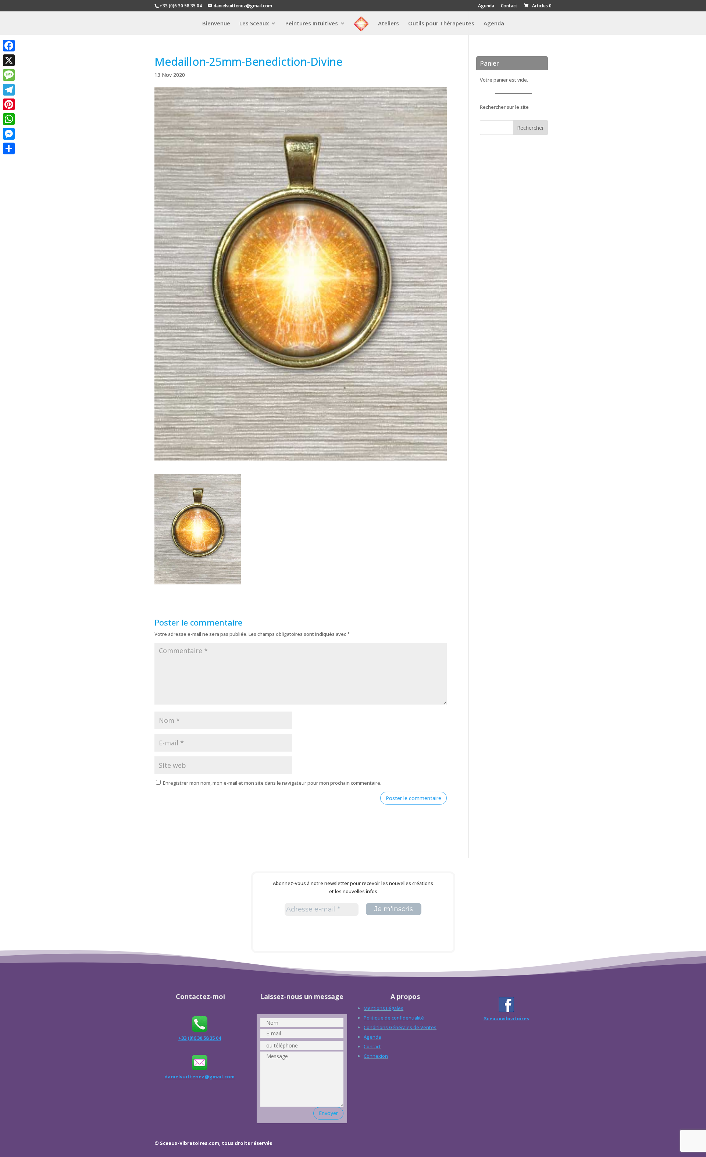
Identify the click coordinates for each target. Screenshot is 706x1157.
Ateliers (388, 24)
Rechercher (530, 127)
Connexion (376, 1056)
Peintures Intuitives (311, 24)
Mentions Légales (383, 1008)
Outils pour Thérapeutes (441, 24)
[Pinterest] (8, 104)
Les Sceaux (254, 24)
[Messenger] (8, 133)
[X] (8, 60)
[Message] (8, 75)
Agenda (486, 6)
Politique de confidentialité (394, 1017)
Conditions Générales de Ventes (400, 1027)
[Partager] (8, 148)
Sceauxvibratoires (506, 1018)
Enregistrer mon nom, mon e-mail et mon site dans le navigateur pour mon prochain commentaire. (272, 783)
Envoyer (328, 1113)
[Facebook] (8, 45)
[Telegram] (8, 89)
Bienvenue (216, 24)
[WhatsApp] (8, 119)
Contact (509, 6)
